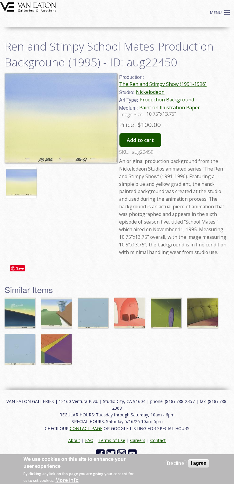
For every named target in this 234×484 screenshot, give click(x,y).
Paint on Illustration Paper (169, 107)
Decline (175, 463)
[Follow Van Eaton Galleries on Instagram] (122, 453)
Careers (137, 440)
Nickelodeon (150, 92)
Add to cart (140, 140)
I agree (198, 463)
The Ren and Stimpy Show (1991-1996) (163, 84)
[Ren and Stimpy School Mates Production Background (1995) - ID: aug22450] (23, 179)
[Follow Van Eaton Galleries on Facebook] (101, 453)
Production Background (167, 99)
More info (67, 480)
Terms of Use (111, 440)
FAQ (89, 440)
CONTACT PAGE (86, 428)
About (74, 440)
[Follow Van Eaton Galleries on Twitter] (111, 453)
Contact (158, 440)
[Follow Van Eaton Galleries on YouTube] (133, 453)
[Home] (28, 6)
